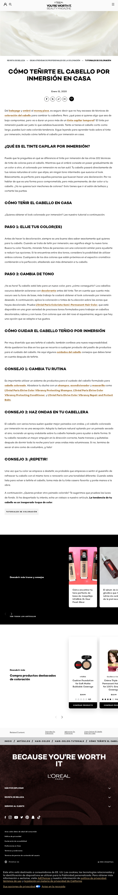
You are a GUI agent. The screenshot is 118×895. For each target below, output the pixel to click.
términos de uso (12, 881)
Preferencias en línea (13, 846)
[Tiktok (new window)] (39, 817)
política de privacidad (93, 878)
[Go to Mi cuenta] (5, 4)
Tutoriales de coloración (98, 60)
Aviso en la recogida (53, 886)
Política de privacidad (13, 836)
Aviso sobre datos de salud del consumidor (21, 831)
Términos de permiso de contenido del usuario (22, 855)
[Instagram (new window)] (10, 817)
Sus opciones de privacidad (19, 886)
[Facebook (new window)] (5, 817)
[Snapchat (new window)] (33, 817)
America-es (14, 862)
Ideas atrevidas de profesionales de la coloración (55, 60)
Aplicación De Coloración (70, 732)
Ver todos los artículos (23, 616)
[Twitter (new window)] (21, 817)
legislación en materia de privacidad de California (53, 881)
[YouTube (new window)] (16, 817)
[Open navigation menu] (113, 4)
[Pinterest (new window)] (27, 817)
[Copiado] (58, 99)
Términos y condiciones (13, 851)
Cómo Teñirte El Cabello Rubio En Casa (93, 732)
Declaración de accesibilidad (16, 841)
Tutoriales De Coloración (50, 732)
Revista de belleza (16, 60)
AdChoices (44, 878)
